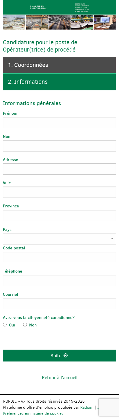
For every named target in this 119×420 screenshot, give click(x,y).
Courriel (10, 294)
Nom (7, 136)
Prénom (10, 113)
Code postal (14, 248)
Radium (86, 407)
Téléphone (12, 271)
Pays (7, 229)
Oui (13, 325)
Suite (56, 356)
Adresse (10, 159)
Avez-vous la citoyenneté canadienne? (39, 317)
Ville (7, 183)
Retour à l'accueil (59, 378)
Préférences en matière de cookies (33, 413)
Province (11, 206)
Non (33, 325)
